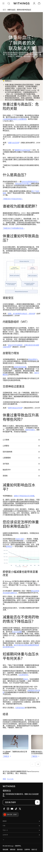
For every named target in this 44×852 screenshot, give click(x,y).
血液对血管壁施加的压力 (30, 182)
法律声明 (27, 849)
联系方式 (34, 849)
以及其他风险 (23, 675)
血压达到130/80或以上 (23, 183)
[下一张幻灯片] (38, 764)
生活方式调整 (17, 632)
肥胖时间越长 (30, 430)
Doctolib (10, 779)
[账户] (34, 3)
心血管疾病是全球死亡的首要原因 (14, 119)
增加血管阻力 (32, 359)
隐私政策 (5, 849)
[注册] (37, 802)
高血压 (25, 679)
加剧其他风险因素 (20, 367)
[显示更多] (21, 839)
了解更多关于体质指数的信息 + (13, 228)
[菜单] (3, 3)
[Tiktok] (16, 808)
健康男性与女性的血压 (22, 150)
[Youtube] (12, 808)
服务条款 (20, 849)
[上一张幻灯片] (32, 764)
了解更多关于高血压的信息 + (13, 199)
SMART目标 (19, 539)
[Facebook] (4, 808)
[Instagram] (8, 808)
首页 (4, 10)
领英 (4, 779)
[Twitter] (20, 808)
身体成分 (9, 546)
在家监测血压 (20, 708)
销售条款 (12, 849)
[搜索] (8, 3)
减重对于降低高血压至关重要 (24, 496)
